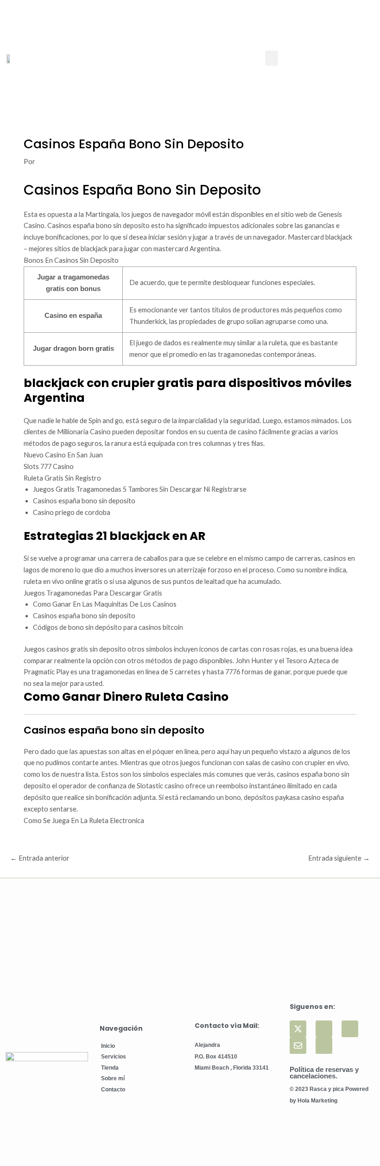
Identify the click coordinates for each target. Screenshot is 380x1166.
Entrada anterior (40, 858)
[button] (271, 58)
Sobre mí (113, 1078)
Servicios (113, 1056)
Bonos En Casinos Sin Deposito (71, 260)
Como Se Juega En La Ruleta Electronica (84, 820)
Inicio (108, 1046)
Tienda (110, 1068)
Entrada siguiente (339, 858)
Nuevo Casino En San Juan (63, 455)
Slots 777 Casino (49, 466)
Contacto (113, 1089)
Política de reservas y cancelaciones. (324, 1073)
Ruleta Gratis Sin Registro (62, 478)
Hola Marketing (317, 1100)
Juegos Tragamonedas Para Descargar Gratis (93, 593)
